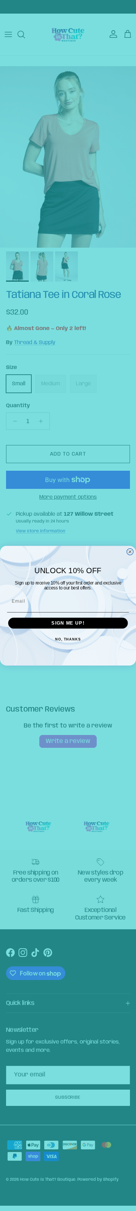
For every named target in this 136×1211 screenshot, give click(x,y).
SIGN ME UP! (67, 622)
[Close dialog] (130, 551)
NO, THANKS (68, 639)
